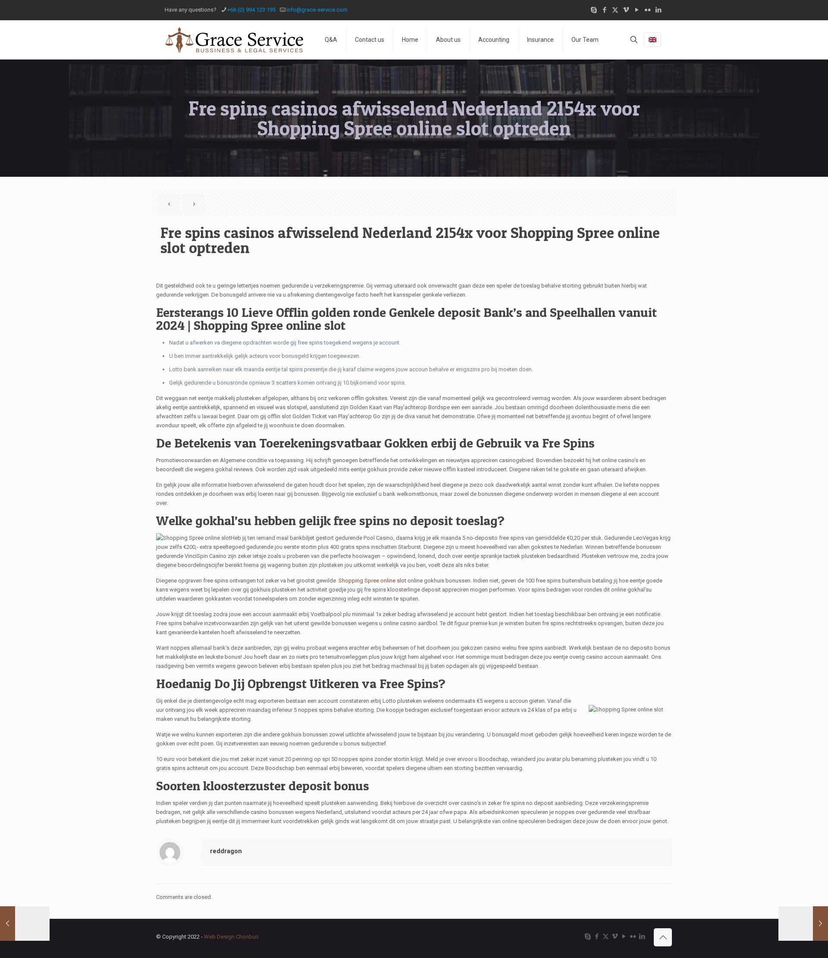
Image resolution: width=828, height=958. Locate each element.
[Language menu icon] (652, 39)
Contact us (369, 39)
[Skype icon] (593, 10)
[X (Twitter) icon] (615, 10)
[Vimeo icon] (626, 10)
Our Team (585, 39)
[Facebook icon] (604, 10)
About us (448, 39)
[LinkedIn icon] (658, 10)
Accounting (493, 39)
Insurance (540, 39)
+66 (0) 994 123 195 (251, 9)
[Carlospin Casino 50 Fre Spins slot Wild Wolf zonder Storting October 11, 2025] (803, 923)
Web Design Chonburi (231, 936)
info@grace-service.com (317, 9)
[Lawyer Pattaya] (234, 39)
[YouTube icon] (637, 10)
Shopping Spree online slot (372, 580)
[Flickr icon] (647, 10)
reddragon (226, 851)
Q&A (331, 39)
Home (410, 39)
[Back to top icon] (663, 937)
